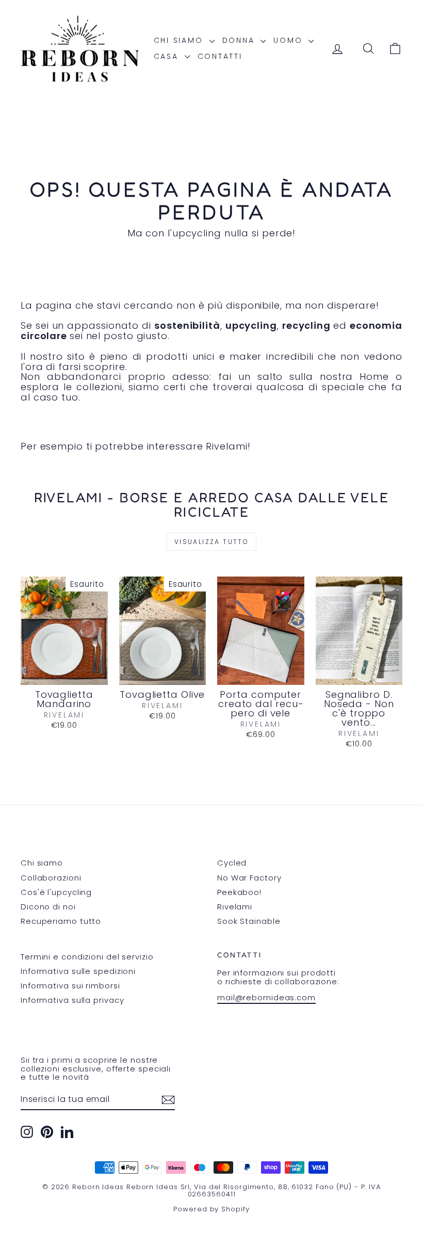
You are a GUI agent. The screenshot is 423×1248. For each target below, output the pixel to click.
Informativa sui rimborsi (70, 985)
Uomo (289, 40)
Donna (240, 40)
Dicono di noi (48, 906)
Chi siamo (180, 40)
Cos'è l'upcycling (56, 892)
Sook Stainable (249, 921)
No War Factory (249, 877)
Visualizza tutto (211, 541)
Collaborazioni (51, 877)
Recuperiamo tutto (61, 921)
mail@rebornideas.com (266, 997)
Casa (168, 56)
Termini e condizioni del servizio (87, 956)
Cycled (232, 862)
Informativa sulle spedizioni (78, 971)
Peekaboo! (239, 892)
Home (374, 376)
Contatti (220, 56)
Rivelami (234, 906)
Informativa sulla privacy (72, 1000)
